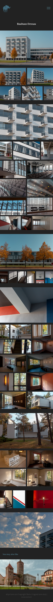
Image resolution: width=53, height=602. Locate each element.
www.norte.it (26, 597)
